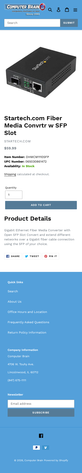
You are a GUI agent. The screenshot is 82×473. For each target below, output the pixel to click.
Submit (69, 22)
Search (13, 291)
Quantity (10, 187)
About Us (14, 301)
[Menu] (75, 9)
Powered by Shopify (56, 460)
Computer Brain (33, 460)
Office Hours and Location (27, 312)
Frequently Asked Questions (28, 322)
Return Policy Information (27, 332)
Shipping (10, 174)
